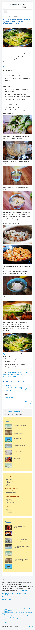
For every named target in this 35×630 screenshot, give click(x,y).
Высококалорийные (11, 494)
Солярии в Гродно (19, 608)
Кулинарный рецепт (10, 354)
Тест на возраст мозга (20, 533)
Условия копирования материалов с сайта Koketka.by (14, 594)
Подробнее (23, 591)
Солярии (5, 607)
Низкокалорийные (10, 491)
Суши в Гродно (9, 616)
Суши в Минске (6, 615)
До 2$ (7, 509)
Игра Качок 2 (17, 452)
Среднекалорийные (10, 376)
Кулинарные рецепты (14, 372)
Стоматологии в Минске (8, 612)
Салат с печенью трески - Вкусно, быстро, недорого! (18, 389)
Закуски (8, 484)
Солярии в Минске (7, 607)
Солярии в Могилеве (28, 608)
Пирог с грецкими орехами (14, 387)
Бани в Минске (13, 617)
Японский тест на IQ (19, 445)
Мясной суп (9, 385)
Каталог (5, 605)
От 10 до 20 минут (10, 501)
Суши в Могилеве (17, 616)
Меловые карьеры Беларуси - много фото (22, 546)
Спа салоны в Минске (7, 610)
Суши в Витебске (21, 615)
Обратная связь (6, 599)
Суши (4, 614)
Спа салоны (5, 609)
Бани (4, 616)
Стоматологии (6, 611)
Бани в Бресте (21, 617)
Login (3, 596)
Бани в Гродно (10, 618)
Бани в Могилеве (17, 618)
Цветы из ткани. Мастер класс (20, 526)
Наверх (29, 403)
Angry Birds (17, 458)
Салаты (19, 374)
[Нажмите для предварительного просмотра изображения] (17, 37)
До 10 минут (9, 499)
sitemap (5, 623)
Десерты (8, 485)
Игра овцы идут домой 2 (20, 425)
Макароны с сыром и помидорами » (19, 401)
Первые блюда (9, 479)
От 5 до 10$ (9, 512)
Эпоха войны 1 (18, 438)
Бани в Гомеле (6, 617)
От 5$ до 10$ (12, 374)
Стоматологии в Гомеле (19, 612)
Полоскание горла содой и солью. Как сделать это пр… (21, 540)
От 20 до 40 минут (10, 502)
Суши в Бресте (14, 615)
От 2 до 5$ (8, 511)
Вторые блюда (9, 481)
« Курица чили (9, 398)
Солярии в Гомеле (10, 608)
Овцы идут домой (18, 465)
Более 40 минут (10, 504)
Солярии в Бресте (15, 607)
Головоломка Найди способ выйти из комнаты (21, 432)
